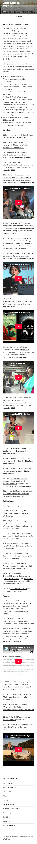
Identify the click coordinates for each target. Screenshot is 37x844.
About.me (6, 783)
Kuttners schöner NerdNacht (16, 137)
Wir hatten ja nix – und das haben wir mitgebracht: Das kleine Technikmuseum (18, 400)
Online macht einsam (11, 579)
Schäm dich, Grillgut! (17, 511)
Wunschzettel (8, 825)
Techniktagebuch (17, 506)
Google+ (6, 800)
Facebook (6, 792)
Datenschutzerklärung (10, 837)
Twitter (5, 821)
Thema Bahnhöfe (9, 720)
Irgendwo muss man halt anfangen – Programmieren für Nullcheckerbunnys (15, 481)
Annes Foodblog (9, 787)
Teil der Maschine (24, 724)
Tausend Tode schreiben (12, 556)
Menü (20, 16)
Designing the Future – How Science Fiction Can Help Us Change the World (17, 301)
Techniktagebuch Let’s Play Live (21, 253)
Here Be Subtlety (9, 804)
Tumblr (5, 817)
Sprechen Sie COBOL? (18, 589)
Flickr (5, 796)
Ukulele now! (16, 162)
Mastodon (6, 809)
